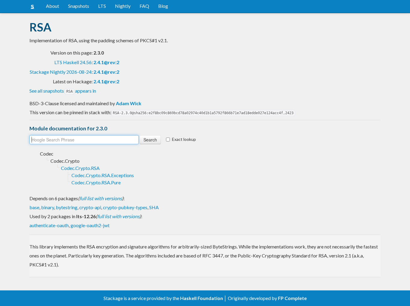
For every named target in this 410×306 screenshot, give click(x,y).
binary (47, 207)
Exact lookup (184, 139)
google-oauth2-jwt (90, 225)
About (52, 6)
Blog (163, 6)
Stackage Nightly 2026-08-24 (61, 72)
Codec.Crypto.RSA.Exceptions (102, 175)
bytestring (66, 207)
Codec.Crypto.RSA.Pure (96, 182)
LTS (102, 6)
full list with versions (101, 198)
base (34, 207)
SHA (154, 207)
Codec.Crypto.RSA (80, 168)
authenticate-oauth (49, 225)
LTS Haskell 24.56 (73, 62)
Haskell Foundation (201, 298)
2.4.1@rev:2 (106, 62)
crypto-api (90, 207)
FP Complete (292, 298)
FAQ (144, 6)
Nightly (123, 6)
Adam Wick (128, 103)
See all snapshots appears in (62, 91)
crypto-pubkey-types (125, 207)
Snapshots (78, 6)
